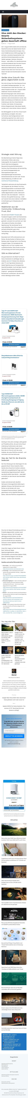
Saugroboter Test (9, 1036)
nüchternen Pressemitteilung (9, 181)
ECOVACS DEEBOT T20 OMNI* (14, 798)
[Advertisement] (14, 137)
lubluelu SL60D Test (5, 1067)
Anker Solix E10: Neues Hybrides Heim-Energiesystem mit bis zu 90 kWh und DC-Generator (11, 882)
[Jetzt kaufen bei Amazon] (14, 333)
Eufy (10, 261)
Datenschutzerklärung (14, 743)
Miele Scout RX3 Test (5, 1076)
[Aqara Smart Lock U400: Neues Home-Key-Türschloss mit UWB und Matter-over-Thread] (14, 957)
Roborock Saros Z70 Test (5, 1081)
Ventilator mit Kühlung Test (12, 1045)
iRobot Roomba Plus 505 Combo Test (8, 1083)
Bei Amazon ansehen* (14, 344)
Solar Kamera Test (9, 1042)
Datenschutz (5, 1094)
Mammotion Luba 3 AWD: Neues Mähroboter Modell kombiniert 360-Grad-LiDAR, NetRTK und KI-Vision (7, 637)
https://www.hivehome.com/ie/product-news (13, 569)
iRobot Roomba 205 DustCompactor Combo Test (10, 1074)
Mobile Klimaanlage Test (11, 1041)
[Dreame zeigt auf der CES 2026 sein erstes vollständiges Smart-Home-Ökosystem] (14, 999)
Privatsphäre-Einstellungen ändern (17, 1094)
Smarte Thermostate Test (11, 1039)
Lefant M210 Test (4, 1066)
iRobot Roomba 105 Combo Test (7, 1063)
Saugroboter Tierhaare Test (12, 1044)
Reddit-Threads (14, 215)
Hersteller (5, 30)
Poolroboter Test (9, 1038)
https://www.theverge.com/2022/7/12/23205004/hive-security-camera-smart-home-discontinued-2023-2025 (14, 577)
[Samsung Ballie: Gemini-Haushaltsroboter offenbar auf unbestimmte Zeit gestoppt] (14, 894)
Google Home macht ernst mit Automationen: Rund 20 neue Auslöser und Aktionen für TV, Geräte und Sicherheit (13, 860)
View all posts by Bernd (14, 677)
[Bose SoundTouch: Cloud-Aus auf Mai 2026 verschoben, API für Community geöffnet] (14, 979)
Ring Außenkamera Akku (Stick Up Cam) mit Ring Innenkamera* (12, 356)
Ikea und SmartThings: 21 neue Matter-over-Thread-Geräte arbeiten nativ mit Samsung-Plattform (12, 944)
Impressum (20, 1093)
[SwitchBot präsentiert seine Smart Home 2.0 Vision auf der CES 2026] (14, 1019)
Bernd (4, 43)
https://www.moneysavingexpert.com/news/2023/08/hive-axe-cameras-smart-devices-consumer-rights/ (14, 589)
